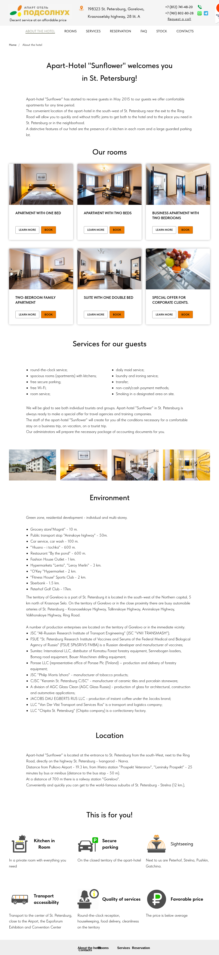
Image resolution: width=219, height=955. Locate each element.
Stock (161, 31)
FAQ (144, 31)
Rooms (70, 31)
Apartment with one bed (38, 213)
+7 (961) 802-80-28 (179, 13)
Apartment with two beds (108, 213)
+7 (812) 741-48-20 (179, 7)
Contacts (185, 31)
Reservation (120, 31)
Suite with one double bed (108, 297)
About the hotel (40, 31)
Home (12, 44)
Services (93, 31)
